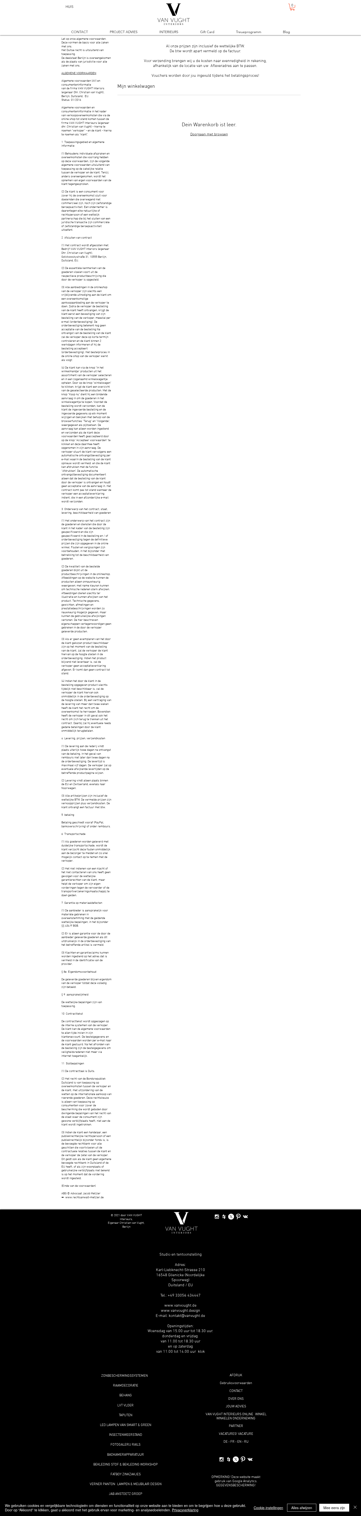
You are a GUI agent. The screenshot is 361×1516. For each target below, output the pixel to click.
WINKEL (260, 1414)
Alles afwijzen (301, 1507)
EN (239, 1442)
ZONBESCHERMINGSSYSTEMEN (124, 1376)
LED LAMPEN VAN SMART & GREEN (125, 1425)
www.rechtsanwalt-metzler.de (84, 1197)
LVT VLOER (125, 1405)
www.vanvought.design (180, 1310)
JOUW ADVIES (236, 1406)
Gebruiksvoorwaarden (236, 1383)
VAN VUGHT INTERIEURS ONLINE (229, 1414)
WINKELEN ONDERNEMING (235, 1418)
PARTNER (236, 1426)
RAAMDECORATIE (125, 1386)
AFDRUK (236, 1375)
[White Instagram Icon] (217, 1217)
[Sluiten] (355, 1507)
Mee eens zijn (334, 1507)
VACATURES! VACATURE (236, 1434)
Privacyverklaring (185, 1509)
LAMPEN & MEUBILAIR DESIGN (139, 1484)
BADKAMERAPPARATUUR (125, 1455)
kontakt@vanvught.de (187, 1315)
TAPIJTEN (125, 1415)
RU (246, 1442)
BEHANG (125, 1395)
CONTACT (236, 1391)
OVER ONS (236, 1399)
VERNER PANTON (102, 1484)
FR (232, 1442)
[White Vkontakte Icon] (245, 1217)
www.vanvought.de (180, 1305)
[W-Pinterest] (238, 1217)
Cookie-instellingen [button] (268, 1507)
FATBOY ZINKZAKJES (126, 1474)
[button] (292, 7)
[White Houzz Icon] (224, 1217)
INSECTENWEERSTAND (125, 1435)
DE (225, 1442)
